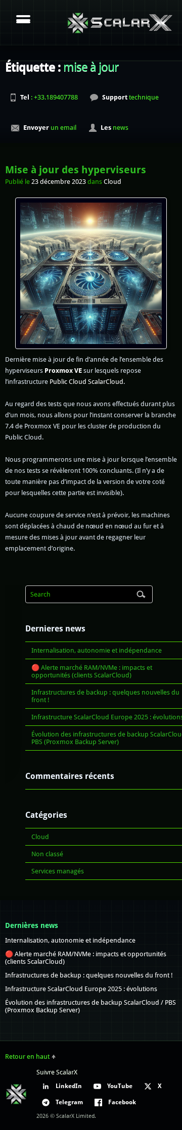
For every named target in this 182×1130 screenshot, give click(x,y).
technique (130, 97)
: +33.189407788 (49, 97)
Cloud (112, 181)
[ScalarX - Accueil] (120, 23)
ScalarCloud (105, 381)
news (114, 127)
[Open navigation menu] (23, 20)
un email (49, 127)
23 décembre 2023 (58, 181)
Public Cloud (68, 381)
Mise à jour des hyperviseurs (75, 170)
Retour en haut (27, 1056)
